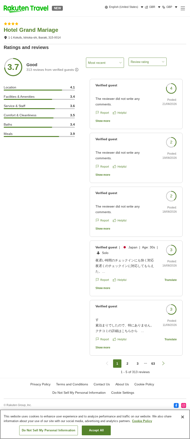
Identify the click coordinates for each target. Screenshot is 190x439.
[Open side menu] (182, 8)
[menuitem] (125, 7)
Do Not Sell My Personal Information (49, 430)
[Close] (182, 417)
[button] (26, 8)
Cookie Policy (142, 421)
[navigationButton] (107, 363)
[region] (95, 424)
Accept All (96, 430)
